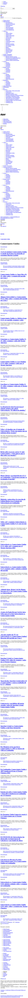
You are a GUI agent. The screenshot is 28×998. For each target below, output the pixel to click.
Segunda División (6, 933)
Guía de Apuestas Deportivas (12, 59)
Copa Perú (8, 26)
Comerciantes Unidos (10, 41)
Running (5, 123)
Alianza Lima (8, 34)
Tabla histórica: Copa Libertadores (13, 97)
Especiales (5, 2)
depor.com (3, 216)
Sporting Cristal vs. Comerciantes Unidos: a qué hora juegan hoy (12, 727)
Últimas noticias (6, 20)
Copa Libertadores (9, 28)
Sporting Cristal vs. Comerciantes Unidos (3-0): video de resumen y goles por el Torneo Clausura (13, 660)
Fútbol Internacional (10, 79)
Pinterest (5, 975)
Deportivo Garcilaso (10, 43)
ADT (7, 32)
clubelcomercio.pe (10, 995)
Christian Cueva (6, 969)
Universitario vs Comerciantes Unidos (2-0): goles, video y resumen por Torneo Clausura (14, 906)
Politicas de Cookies (9, 218)
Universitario (8, 52)
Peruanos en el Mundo (10, 24)
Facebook (5, 974)
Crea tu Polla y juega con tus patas (13, 90)
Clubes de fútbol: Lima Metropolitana (13, 100)
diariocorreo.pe (8, 996)
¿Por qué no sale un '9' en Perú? (12, 98)
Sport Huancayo (9, 49)
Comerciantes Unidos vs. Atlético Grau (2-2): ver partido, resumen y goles (14, 319)
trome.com (3, 996)
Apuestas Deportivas (7, 55)
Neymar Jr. (5, 966)
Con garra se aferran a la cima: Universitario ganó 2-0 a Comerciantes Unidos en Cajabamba (13, 861)
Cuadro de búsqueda (17, 18)
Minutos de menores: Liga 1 (11, 94)
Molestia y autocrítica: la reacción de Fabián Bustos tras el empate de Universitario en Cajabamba (13, 501)
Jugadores (5, 962)
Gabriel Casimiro (4, 263)
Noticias (7, 62)
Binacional (8, 39)
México (2, 16)
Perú (1, 14)
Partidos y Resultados (7, 54)
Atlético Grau (8, 36)
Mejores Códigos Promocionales (12, 60)
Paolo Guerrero (6, 968)
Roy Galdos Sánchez (5, 307)
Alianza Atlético (9, 33)
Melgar (7, 47)
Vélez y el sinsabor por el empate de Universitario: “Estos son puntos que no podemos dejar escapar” (14, 431)
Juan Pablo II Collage (10, 45)
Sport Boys (8, 48)
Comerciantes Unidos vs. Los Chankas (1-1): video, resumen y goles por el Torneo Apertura (13, 363)
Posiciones (8, 66)
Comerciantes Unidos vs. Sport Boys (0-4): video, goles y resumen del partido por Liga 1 (14, 276)
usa (3, 88)
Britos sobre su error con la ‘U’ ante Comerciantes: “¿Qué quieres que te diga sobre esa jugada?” (13, 453)
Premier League (6, 67)
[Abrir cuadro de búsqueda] (1, 7)
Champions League (7, 948)
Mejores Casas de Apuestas (11, 56)
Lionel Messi (5, 963)
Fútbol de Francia (6, 945)
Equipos (5, 953)
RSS (4, 976)
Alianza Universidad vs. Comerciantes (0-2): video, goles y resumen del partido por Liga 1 (14, 298)
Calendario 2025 (9, 101)
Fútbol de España (6, 940)
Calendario (8, 64)
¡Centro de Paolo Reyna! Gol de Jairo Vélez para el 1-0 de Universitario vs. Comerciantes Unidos (13, 613)
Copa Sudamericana (10, 29)
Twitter (4, 972)
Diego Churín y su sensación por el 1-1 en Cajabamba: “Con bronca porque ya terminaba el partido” (14, 477)
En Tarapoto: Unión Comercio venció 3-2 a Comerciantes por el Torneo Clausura (14, 816)
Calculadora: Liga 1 (10, 93)
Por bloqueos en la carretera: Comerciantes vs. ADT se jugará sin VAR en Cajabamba (12, 748)
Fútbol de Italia (6, 944)
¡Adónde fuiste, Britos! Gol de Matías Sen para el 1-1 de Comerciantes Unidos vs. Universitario (14, 591)
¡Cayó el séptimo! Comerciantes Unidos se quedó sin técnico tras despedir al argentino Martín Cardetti (14, 253)
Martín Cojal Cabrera (5, 803)
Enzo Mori (3, 758)
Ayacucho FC (8, 38)
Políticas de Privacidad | (16, 990)
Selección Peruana (9, 27)
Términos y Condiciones (10, 216)
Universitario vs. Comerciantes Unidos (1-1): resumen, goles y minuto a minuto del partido (14, 568)
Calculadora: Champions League (12, 96)
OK (13, 8)
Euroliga (5, 949)
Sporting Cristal (9, 50)
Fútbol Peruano (6, 21)
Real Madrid (5, 955)
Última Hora (5, 119)
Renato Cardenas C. (5, 715)
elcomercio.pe (3, 995)
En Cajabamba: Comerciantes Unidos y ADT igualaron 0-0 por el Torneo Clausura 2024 (14, 771)
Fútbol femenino (9, 25)
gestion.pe (16, 995)
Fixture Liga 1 (9, 91)
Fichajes (5, 3)
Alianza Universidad (10, 35)
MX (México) (3, 226)
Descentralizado (9, 22)
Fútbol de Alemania (7, 943)
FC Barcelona (6, 954)
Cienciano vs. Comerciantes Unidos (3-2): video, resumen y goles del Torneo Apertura (13, 340)
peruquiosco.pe (15, 996)
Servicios (5, 89)
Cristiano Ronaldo (7, 964)
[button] (14, 221)
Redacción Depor (4, 373)
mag (19, 996)
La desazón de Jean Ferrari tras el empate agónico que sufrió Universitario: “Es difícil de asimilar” (13, 408)
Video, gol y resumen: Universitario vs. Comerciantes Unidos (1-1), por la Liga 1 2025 (14, 523)
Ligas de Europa (6, 939)
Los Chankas (8, 46)
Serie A (4, 73)
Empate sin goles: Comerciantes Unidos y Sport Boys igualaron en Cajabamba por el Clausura (14, 793)
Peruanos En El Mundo (8, 932)
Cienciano (8, 40)
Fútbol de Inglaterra (7, 941)
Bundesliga (5, 80)
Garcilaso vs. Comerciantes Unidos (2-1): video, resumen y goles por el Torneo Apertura (14, 386)
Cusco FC (8, 42)
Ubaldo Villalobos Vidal (5, 670)
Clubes (4, 31)
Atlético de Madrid (7, 956)
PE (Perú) (3, 223)
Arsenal (4, 958)
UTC (7, 53)
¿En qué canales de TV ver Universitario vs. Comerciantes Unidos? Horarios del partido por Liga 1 (14, 636)
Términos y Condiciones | (6, 990)
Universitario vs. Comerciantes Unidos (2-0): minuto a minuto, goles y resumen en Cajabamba (14, 883)
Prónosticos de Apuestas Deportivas (13, 57)
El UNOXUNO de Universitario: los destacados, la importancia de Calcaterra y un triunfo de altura (12, 838)
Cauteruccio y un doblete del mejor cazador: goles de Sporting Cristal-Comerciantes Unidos (12, 705)
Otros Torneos (6, 947)
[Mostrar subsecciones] (6, 31)
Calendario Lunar (9, 102)
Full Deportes (6, 87)
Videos (4, 1)
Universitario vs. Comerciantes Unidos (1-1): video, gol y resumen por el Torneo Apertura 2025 (13, 546)
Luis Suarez (5, 967)
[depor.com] (3, 116)
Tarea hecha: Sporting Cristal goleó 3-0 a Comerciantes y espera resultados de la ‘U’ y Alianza (14, 682)
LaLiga (4, 61)
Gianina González (4, 286)
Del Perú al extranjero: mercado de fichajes (14, 95)
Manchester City (6, 960)
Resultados (8, 63)
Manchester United (7, 959)
